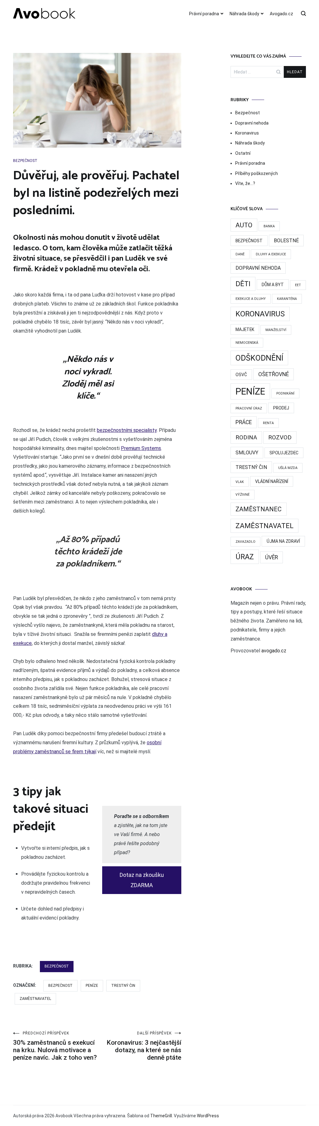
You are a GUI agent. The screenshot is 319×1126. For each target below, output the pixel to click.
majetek (245, 329)
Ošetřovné (273, 374)
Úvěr (271, 557)
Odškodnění (259, 357)
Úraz (245, 556)
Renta (268, 423)
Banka (269, 226)
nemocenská (247, 343)
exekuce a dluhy (251, 299)
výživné (243, 495)
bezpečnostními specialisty (127, 430)
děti (243, 284)
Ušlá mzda (288, 468)
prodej (281, 407)
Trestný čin (123, 985)
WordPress (208, 1115)
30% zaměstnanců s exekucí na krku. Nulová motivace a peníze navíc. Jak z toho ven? (55, 1046)
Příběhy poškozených (256, 173)
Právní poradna (204, 13)
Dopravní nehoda (252, 123)
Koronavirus (247, 132)
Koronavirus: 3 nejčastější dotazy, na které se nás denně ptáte (144, 1046)
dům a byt (273, 284)
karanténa (287, 299)
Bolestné (286, 241)
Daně (240, 254)
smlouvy (247, 453)
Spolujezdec (283, 452)
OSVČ (241, 374)
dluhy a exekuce (271, 254)
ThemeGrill (161, 1115)
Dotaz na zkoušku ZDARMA (142, 880)
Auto (244, 225)
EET (298, 285)
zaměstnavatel (35, 998)
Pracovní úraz (249, 408)
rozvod (280, 437)
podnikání (285, 393)
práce (244, 422)
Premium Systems (141, 448)
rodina (246, 437)
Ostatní (242, 153)
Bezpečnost (25, 160)
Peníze (92, 985)
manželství (275, 330)
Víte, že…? (245, 183)
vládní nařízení (271, 481)
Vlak (240, 482)
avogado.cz (273, 651)
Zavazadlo (245, 542)
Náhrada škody (244, 13)
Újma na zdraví (283, 541)
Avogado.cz (281, 13)
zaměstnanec (259, 509)
